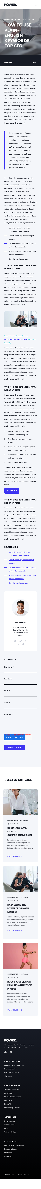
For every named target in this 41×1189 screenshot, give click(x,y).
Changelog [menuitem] (8, 1076)
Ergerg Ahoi (9, 19)
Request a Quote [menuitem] (10, 1149)
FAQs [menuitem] (6, 1128)
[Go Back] (20, 59)
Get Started (12, 491)
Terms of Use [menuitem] (9, 1174)
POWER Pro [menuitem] (8, 1093)
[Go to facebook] (25, 641)
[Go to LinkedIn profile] (10, 1052)
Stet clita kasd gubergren (18, 583)
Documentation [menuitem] (9, 1121)
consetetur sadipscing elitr (15, 339)
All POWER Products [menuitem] (11, 1090)
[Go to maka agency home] (6, 1052)
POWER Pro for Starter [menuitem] (12, 1097)
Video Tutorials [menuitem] (9, 1125)
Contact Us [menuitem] (8, 1156)
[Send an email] (15, 641)
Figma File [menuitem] (8, 1104)
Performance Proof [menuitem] (11, 1069)
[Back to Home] (10, 4)
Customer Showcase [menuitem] (11, 1072)
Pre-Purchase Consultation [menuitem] (14, 1145)
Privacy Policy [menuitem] (23, 1174)
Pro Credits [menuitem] (8, 1153)
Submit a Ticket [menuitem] (10, 1132)
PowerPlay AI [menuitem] (9, 1100)
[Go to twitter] (23, 644)
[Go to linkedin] (18, 644)
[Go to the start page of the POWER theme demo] (20, 1040)
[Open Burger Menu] (35, 5)
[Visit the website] (20, 641)
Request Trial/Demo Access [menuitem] (14, 1065)
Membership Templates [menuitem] (12, 1108)
